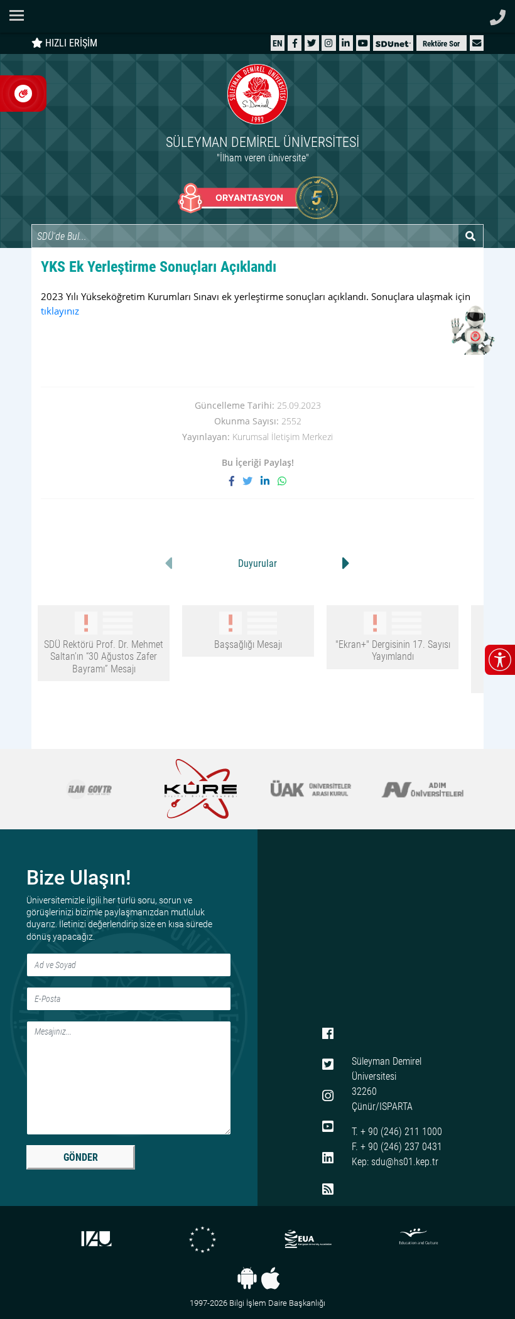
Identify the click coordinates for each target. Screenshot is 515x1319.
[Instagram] (329, 43)
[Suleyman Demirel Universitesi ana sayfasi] (257, 16)
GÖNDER (80, 1157)
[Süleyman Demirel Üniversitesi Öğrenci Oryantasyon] (258, 197)
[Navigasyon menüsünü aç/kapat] (20, 15)
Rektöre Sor (441, 43)
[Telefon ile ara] (498, 14)
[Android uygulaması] (247, 1278)
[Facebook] (295, 43)
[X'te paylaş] (251, 481)
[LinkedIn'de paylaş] (269, 481)
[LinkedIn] (346, 43)
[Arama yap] (471, 236)
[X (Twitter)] (311, 43)
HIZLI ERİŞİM (70, 43)
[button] (476, 43)
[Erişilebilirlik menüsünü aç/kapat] (500, 660)
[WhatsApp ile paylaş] (282, 481)
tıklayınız (60, 310)
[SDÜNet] (393, 43)
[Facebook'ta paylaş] (235, 481)
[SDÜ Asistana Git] (471, 329)
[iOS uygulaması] (270, 1278)
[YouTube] (363, 43)
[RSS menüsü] (328, 1189)
